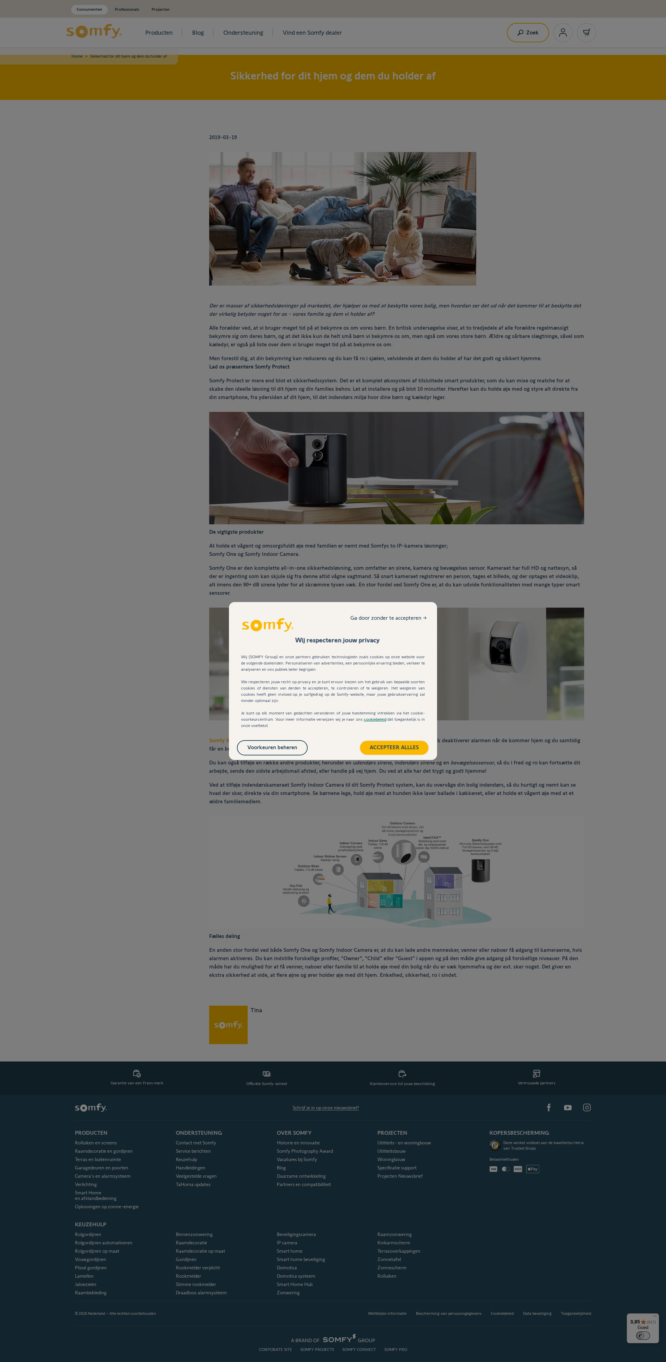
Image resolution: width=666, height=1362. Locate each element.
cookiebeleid (375, 719)
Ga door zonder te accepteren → (388, 618)
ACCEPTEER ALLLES (394, 747)
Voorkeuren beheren (272, 747)
